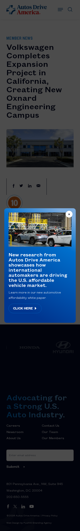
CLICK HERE (23, 308)
